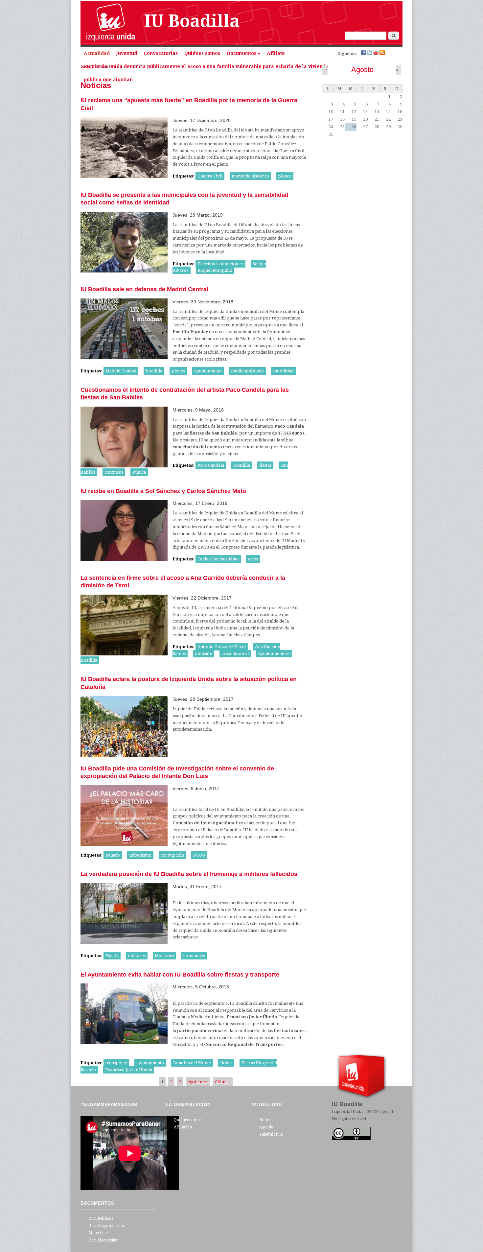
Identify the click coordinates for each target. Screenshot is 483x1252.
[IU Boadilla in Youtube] (376, 53)
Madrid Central (120, 370)
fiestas (265, 465)
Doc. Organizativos (106, 1225)
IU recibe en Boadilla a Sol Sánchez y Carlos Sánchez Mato (163, 491)
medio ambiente (247, 370)
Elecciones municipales (220, 263)
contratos (113, 472)
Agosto (362, 69)
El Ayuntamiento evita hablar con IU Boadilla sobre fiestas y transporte (179, 974)
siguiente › (198, 1081)
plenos (284, 176)
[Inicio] (110, 41)
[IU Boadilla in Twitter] (370, 53)
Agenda (266, 1127)
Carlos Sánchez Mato (218, 558)
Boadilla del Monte (192, 1062)
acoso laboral (235, 653)
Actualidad (97, 53)
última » (223, 1081)
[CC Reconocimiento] (351, 1139)
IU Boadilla (192, 21)
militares (137, 955)
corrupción (172, 855)
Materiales (98, 1233)
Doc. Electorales (103, 1240)
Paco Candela (210, 465)
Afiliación (183, 1127)
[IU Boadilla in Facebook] (364, 53)
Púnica (139, 472)
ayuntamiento (208, 370)
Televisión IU (271, 1134)
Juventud (126, 53)
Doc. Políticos (100, 1218)
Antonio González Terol (221, 646)
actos (253, 558)
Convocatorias (161, 53)
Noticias (266, 1120)
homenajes (194, 955)
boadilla (154, 370)
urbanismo (140, 855)
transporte (116, 1062)
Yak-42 (112, 955)
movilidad (283, 370)
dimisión (203, 653)
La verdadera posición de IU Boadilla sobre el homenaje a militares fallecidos (188, 874)
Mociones (164, 955)
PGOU (199, 855)
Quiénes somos (202, 53)
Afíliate (276, 53)
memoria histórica (250, 176)
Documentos (243, 53)
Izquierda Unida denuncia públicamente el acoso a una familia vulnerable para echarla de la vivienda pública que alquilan (206, 68)
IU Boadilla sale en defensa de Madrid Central (144, 289)
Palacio (112, 855)
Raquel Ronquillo (215, 270)
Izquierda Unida (347, 1111)
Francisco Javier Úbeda (128, 1069)
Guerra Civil (209, 176)
